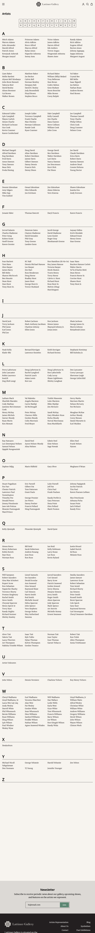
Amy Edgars (7, 190)
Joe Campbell (75, 113)
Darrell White (8, 708)
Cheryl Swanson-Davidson (81, 614)
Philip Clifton (76, 122)
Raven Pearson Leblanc (80, 492)
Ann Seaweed (30, 583)
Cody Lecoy (52, 375)
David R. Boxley (31, 88)
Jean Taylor (52, 637)
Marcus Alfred (31, 48)
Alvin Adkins (30, 42)
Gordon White (31, 708)
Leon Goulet (53, 236)
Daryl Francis (53, 213)
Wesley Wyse (7, 728)
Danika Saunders (77, 575)
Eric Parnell (30, 484)
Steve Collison (54, 125)
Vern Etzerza (53, 193)
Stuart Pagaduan (9, 484)
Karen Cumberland (10, 133)
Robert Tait (75, 634)
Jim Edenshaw (54, 187)
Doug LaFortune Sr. (56, 370)
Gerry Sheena (53, 589)
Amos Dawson (8, 162)
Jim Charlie (52, 119)
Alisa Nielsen (30, 446)
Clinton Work (76, 725)
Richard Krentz (54, 353)
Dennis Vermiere (32, 680)
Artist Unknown (9, 663)
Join (64, 905)
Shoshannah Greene (56, 241)
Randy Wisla (53, 725)
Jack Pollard (75, 506)
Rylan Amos (30, 51)
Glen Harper (7, 267)
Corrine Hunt (75, 278)
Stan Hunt (6, 284)
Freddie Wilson (31, 720)
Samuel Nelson (8, 446)
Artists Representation (58, 922)
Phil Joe (5, 333)
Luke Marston (53, 401)
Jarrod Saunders (54, 575)
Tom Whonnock (54, 711)
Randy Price (75, 509)
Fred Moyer (30, 424)
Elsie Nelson (53, 444)
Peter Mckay (30, 412)
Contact (65, 930)
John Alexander (8, 45)
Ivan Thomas (53, 640)
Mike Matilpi (53, 404)
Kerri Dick (52, 167)
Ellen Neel (74, 441)
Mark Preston (53, 509)
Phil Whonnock (9, 711)
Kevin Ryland (53, 558)
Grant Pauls (30, 492)
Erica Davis (75, 156)
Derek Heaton (53, 270)
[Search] (86, 4)
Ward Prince (7, 512)
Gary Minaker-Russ (56, 415)
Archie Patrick (76, 487)
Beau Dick (6, 167)
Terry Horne (53, 276)
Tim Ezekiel (7, 196)
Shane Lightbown (55, 378)
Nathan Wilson (31, 723)
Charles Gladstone (9, 233)
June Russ (29, 555)
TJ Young (29, 768)
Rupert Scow (7, 583)
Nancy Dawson (54, 162)
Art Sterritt (52, 609)
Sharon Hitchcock (10, 276)
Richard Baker (54, 74)
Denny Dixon (30, 170)
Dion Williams (31, 714)
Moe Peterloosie (77, 498)
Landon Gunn (30, 244)
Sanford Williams (32, 717)
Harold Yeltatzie (54, 763)
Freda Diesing (8, 170)
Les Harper (29, 267)
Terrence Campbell (33, 116)
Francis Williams (55, 714)
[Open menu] (2, 4)
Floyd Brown (30, 93)
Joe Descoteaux (54, 164)
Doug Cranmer (76, 127)
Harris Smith (30, 594)
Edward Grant (76, 236)
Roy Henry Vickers (78, 680)
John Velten (7, 680)
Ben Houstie (7, 278)
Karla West (52, 706)
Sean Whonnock (32, 711)
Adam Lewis (30, 378)
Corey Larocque (76, 372)
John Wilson (75, 720)
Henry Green (75, 239)
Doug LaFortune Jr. (33, 370)
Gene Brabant (53, 88)
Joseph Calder (30, 113)
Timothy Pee (7, 498)
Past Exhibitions (83, 930)
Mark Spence (53, 606)
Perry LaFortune (9, 370)
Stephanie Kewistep (78, 350)
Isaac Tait (29, 634)
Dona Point (52, 503)
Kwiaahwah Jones (77, 330)
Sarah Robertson (32, 549)
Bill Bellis (74, 79)
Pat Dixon (52, 170)
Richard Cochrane (9, 125)
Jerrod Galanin (8, 230)
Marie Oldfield (31, 466)
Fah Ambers (53, 48)
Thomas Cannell (77, 116)
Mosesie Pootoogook (11, 509)
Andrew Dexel (76, 164)
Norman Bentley (32, 82)
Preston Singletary (10, 594)
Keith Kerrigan (54, 350)
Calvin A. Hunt (54, 278)
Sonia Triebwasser (78, 643)
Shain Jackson (76, 321)
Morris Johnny (76, 327)
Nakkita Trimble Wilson (12, 645)
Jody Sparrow (53, 603)
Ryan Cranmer (31, 130)
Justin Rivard (75, 546)
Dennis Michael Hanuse (35, 264)
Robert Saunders (9, 578)
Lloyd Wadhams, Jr (78, 697)
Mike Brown (53, 93)
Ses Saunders (30, 578)
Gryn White (52, 708)
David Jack (6, 321)
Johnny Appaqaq (77, 51)
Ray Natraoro (8, 441)
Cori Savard (52, 578)
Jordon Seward (54, 586)
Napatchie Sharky (9, 589)
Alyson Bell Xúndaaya (11, 79)
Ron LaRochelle (54, 372)
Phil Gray (29, 239)
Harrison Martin (77, 401)
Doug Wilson (7, 720)
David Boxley (7, 88)
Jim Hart (28, 270)
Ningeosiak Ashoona (56, 54)
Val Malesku (30, 398)
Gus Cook (6, 127)
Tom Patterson (31, 489)
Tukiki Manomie (55, 398)
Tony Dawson (8, 164)
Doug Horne (30, 276)
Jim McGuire (53, 407)
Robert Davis (75, 159)
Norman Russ (8, 558)
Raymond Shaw (31, 589)
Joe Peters (29, 501)
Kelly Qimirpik (8, 529)
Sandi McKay (53, 412)
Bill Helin (6, 273)
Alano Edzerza (54, 190)
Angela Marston (31, 401)
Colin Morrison (31, 421)
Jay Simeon (75, 592)
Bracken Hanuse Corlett (80, 264)
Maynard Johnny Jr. (56, 327)
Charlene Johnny (32, 327)
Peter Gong (7, 236)
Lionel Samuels (31, 575)
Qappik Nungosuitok (11, 449)
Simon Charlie (8, 122)
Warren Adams (8, 42)
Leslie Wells (52, 703)
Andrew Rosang (31, 552)
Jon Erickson (30, 193)
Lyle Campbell (8, 116)
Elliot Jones (30, 330)
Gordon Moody (31, 418)
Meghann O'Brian (77, 466)
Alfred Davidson (9, 153)
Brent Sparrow (76, 600)
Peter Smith (75, 594)
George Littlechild (77, 378)
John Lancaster (8, 372)
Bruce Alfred (30, 45)
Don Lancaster (76, 370)
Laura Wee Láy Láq (10, 703)
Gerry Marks (75, 398)
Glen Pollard (53, 506)
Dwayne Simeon (54, 592)
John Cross (52, 130)
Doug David (30, 150)
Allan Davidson (31, 153)
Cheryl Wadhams (9, 697)
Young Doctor (76, 170)
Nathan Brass (75, 88)
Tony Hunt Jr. (76, 284)
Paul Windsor (8, 725)
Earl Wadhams (31, 697)
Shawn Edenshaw (77, 187)
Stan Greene (75, 241)
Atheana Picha (76, 501)
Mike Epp (6, 193)
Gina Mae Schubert (10, 580)
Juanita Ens (75, 190)
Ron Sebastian (8, 586)
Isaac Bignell (75, 82)
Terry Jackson (8, 324)
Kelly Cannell (53, 116)
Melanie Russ (75, 555)
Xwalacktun (7, 745)
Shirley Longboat (55, 381)
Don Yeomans (8, 768)
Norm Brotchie (54, 90)
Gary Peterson (54, 501)
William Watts (76, 700)
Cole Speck (74, 603)
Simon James (53, 324)
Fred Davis (6, 159)
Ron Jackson (53, 321)
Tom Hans (6, 264)
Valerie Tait (7, 637)
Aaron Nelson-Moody (34, 444)
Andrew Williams (77, 711)
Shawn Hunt (75, 281)
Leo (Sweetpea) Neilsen (12, 444)
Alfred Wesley (76, 703)
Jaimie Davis (30, 159)
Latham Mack (8, 398)
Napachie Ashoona (33, 54)
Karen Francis (76, 213)
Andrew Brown (76, 90)
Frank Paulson (54, 492)
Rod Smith (29, 597)
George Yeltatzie (32, 763)
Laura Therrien (8, 640)
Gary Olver (52, 466)
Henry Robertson (9, 549)
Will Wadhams (54, 697)
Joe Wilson (52, 720)
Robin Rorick (8, 552)
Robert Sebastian (77, 583)
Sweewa (28, 617)
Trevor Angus (53, 51)
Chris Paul (52, 489)
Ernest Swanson (54, 614)
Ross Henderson (32, 273)
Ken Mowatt (7, 424)
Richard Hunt (53, 281)
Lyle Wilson (7, 723)
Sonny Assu (30, 56)
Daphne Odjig (8, 466)
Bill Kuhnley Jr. (76, 353)
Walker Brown (8, 96)
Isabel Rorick (75, 549)
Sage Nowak (53, 446)
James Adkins (53, 42)
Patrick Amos (8, 51)
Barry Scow (52, 580)
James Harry (7, 270)
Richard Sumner (9, 614)
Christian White (77, 706)
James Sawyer (76, 578)
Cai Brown (6, 93)
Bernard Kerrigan (32, 350)
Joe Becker (29, 76)
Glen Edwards (31, 190)
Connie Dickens (76, 167)
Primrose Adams (32, 39)
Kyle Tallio (29, 637)
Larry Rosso (53, 552)
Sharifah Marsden (9, 401)
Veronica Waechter (33, 700)
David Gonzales (31, 236)
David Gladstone (54, 233)
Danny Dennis (31, 164)
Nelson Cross (75, 130)
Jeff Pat (51, 487)
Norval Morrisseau (55, 421)
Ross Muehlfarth (55, 424)
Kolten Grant (7, 239)
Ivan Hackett (7, 261)
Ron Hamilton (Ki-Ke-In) (58, 261)
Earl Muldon (75, 424)
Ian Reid (51, 546)
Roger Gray (52, 239)
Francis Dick (30, 167)
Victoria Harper (54, 267)
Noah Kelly (7, 350)
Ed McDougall (31, 407)
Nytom (73, 446)
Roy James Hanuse (55, 264)
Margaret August (77, 56)
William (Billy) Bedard (57, 76)
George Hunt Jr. (31, 284)
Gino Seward (30, 586)
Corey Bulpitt (53, 96)
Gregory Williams (77, 714)
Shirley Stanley (8, 617)
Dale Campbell (54, 113)
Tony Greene (30, 241)
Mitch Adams (8, 39)
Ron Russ (29, 558)
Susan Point (75, 503)
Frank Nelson (76, 444)
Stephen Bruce (31, 96)
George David (53, 150)
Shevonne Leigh (77, 375)
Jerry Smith (52, 594)
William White (76, 708)
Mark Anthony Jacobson (35, 324)
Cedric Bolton (53, 85)
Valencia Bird (7, 85)
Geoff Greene (7, 241)
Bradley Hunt (30, 278)
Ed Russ (73, 552)
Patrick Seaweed (55, 583)
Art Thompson (8, 643)
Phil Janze (6, 327)
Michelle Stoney (54, 611)
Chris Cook (74, 125)
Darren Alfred (53, 45)
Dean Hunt (6, 281)
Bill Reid (28, 546)
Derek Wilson (76, 717)
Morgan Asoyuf (8, 56)
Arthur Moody (76, 415)
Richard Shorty (76, 589)
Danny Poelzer (31, 503)
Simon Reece (7, 546)
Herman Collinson (32, 125)
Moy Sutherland (32, 614)
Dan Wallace (53, 700)
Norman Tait (53, 634)
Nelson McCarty (77, 404)
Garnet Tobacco (54, 643)
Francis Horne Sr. (77, 276)
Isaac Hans (74, 261)
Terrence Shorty (9, 592)
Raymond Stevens (77, 609)
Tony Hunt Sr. (8, 287)
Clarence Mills (31, 415)
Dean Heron (75, 273)
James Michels (8, 415)
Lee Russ (51, 555)
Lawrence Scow (76, 580)
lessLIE (5, 378)
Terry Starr (7, 609)
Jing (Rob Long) (9, 381)
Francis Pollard (31, 506)
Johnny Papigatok (77, 484)
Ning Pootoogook (32, 509)
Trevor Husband (32, 287)
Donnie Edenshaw (9, 187)
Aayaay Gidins (76, 230)
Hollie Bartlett (8, 76)
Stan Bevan (52, 82)
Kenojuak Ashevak (10, 54)
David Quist (52, 529)
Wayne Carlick (8, 119)
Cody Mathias (8, 404)
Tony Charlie (75, 119)
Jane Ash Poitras (9, 506)
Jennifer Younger (55, 768)
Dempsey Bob (30, 85)
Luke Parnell (53, 484)
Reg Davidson (8, 156)
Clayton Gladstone (32, 233)
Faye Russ (6, 555)
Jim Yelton (74, 763)
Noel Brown (75, 93)
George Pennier (31, 498)
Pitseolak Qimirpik (33, 529)
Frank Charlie (31, 119)
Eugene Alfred (76, 45)
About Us (64, 926)
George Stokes (31, 611)
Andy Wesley (7, 706)
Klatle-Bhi (6, 353)
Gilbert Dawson (31, 162)
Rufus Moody (53, 418)
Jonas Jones (52, 330)
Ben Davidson (53, 153)
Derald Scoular (31, 580)
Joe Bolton (74, 85)
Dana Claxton (53, 122)
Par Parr (5, 487)
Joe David (74, 150)
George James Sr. (77, 324)
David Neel (29, 441)
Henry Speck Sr (8, 606)
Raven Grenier (8, 244)
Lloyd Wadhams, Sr (10, 700)
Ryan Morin (7, 421)
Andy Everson (76, 193)
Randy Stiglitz (8, 611)
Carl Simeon (30, 592)
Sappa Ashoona (76, 54)
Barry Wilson (53, 717)
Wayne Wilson (76, 723)
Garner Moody (8, 418)
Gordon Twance (31, 645)
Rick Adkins (75, 42)
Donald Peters (8, 501)
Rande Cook (30, 127)
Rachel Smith (8, 597)
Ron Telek (74, 637)
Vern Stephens (31, 609)
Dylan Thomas (31, 640)
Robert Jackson (31, 321)
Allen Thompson (77, 640)
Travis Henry (53, 273)
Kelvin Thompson (32, 643)
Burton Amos (75, 48)
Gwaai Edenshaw (32, 187)
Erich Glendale (76, 233)
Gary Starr (74, 606)
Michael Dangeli (9, 150)
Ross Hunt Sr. (53, 284)
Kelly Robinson (54, 549)
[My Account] (82, 4)
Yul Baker (74, 74)
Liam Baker (7, 74)
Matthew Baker (31, 74)
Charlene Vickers (55, 680)
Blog (88, 922)
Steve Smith (7, 600)
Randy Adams (76, 39)
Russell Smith (76, 597)
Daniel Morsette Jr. (78, 421)
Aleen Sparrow (54, 600)
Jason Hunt (29, 281)
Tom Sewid (75, 586)
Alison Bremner (9, 90)
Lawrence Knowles (33, 353)
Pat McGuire (75, 407)
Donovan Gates (31, 230)
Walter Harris (75, 267)
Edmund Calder (8, 113)
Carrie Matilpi (31, 404)
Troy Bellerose (54, 79)
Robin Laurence (9, 375)
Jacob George (53, 230)
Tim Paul (74, 489)
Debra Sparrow (31, 603)
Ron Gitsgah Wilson (56, 723)
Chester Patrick (8, 489)
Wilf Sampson (8, 575)
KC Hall (28, 261)
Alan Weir (29, 703)
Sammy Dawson (77, 162)
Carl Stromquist (77, 611)
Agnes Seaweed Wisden (35, 725)
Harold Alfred (8, 48)
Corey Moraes (76, 418)
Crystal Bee (75, 76)
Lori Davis (52, 159)
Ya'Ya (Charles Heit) (78, 270)
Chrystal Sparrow (9, 603)
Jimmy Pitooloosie (10, 503)
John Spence (30, 606)
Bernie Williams (9, 714)
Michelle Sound (31, 600)
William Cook (53, 127)
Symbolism (85, 926)
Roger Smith (53, 597)
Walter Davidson (54, 156)
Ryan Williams (8, 717)
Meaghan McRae (77, 412)
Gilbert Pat (29, 487)
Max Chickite (30, 122)
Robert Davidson (32, 156)
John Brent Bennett (10, 82)
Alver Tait (6, 634)
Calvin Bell (29, 79)
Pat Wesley (29, 706)
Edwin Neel (52, 441)
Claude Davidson (77, 153)
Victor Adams (53, 39)
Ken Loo (28, 381)
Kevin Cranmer (8, 130)
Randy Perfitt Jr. (54, 498)
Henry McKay (8, 412)
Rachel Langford (32, 372)
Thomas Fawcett (32, 213)
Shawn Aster (53, 56)
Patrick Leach (31, 375)
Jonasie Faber (7, 213)
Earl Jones (6, 330)
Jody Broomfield (32, 90)
